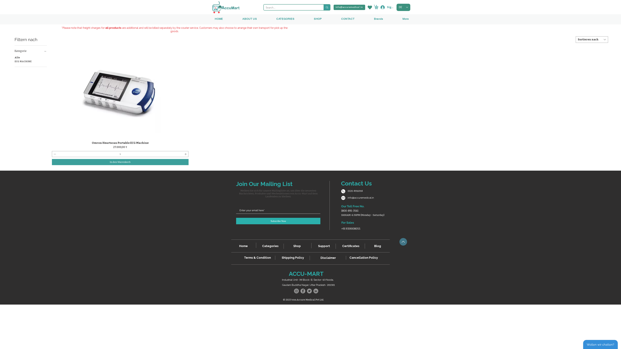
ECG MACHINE (23, 61)
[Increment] (186, 154)
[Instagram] (296, 291)
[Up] (403, 242)
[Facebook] (302, 291)
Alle (17, 57)
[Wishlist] (369, 7)
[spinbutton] (120, 154)
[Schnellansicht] (120, 93)
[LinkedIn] (315, 291)
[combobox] (592, 39)
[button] (378, 19)
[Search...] (327, 7)
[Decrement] (54, 154)
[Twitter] (309, 291)
